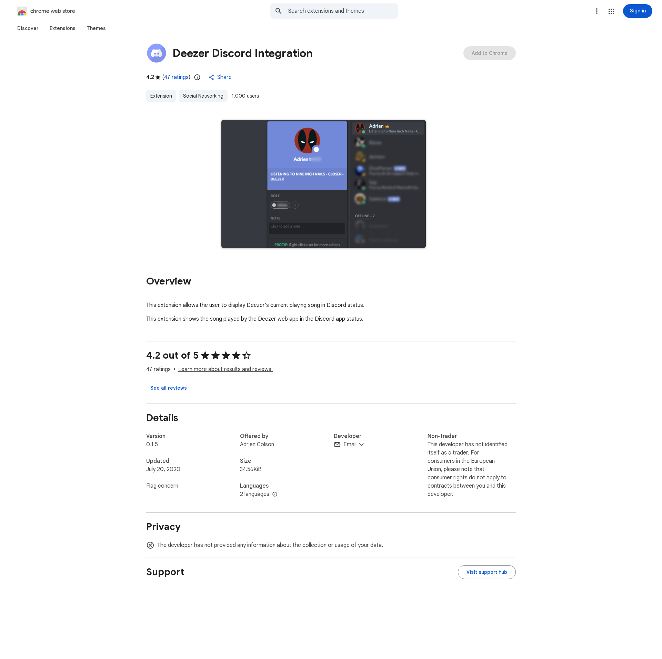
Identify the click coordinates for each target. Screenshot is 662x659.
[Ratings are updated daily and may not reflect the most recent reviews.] (197, 77)
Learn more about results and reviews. (225, 369)
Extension (161, 96)
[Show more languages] (275, 494)
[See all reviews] (168, 388)
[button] (611, 11)
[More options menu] (597, 11)
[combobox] (343, 11)
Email (350, 444)
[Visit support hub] (487, 572)
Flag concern (162, 485)
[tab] (28, 28)
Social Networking (203, 96)
